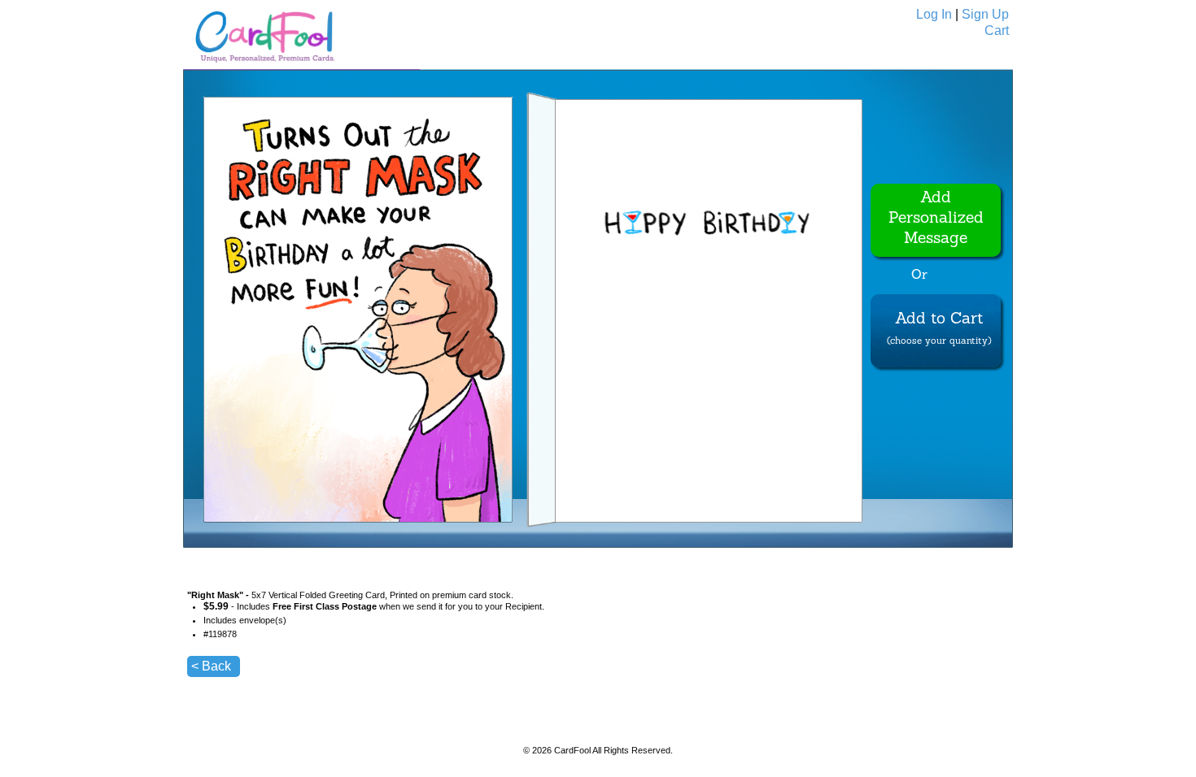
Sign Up (985, 14)
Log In (934, 14)
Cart (996, 30)
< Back (211, 666)
